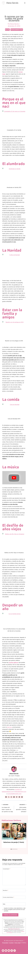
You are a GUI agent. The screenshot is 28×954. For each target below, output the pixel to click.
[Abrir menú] (24, 3)
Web (4, 904)
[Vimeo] (11, 950)
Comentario (6, 869)
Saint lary (9, 727)
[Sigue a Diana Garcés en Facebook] (6, 797)
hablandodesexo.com (7, 791)
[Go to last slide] (4, 835)
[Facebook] (3, 950)
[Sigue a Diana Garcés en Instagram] (11, 797)
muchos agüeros (13, 662)
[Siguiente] (24, 835)
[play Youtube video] (14, 477)
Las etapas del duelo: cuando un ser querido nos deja (7, 808)
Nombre (5, 890)
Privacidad (5, 942)
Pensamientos (17, 29)
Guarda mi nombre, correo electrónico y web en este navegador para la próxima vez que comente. (14, 909)
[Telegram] (14, 950)
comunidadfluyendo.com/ (14, 793)
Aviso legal (17, 942)
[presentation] (14, 831)
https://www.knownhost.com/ (14, 928)
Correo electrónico (8, 897)
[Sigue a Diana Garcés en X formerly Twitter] (9, 797)
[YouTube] (9, 950)
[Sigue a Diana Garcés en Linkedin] (19, 797)
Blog (7, 29)
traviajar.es (18, 789)
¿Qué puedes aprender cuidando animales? (21, 808)
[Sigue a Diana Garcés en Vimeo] (17, 797)
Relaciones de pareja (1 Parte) (13, 842)
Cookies (11, 942)
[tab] (12, 849)
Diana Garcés (14, 773)
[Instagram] (6, 950)
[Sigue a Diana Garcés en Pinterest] (22, 797)
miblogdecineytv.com (20, 791)
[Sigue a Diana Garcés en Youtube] (14, 797)
